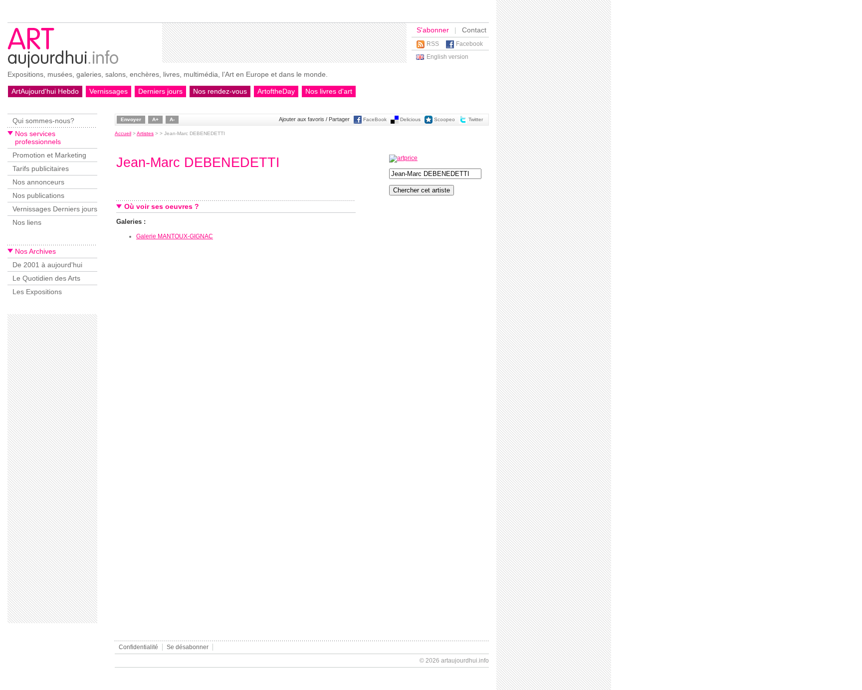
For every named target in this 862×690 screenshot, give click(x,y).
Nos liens (26, 222)
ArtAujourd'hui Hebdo (45, 91)
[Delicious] (395, 122)
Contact (474, 30)
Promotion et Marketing (49, 155)
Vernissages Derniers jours (54, 209)
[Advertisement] (284, 43)
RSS (433, 43)
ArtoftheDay (276, 91)
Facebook (469, 43)
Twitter (475, 119)
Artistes (145, 133)
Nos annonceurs (38, 182)
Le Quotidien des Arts (46, 278)
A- (172, 119)
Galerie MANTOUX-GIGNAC (174, 236)
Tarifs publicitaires (40, 168)
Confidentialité (138, 647)
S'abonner (433, 30)
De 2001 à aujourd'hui (47, 265)
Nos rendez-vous (220, 91)
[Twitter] (463, 122)
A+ (155, 119)
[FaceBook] (358, 122)
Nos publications (38, 195)
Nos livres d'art (328, 91)
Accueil (123, 133)
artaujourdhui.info (465, 660)
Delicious (410, 119)
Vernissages (108, 91)
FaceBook (375, 119)
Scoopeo (444, 119)
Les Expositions (37, 292)
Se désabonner (188, 647)
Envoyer (131, 119)
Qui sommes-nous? (43, 121)
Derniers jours (160, 91)
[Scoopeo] (428, 122)
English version (447, 56)
